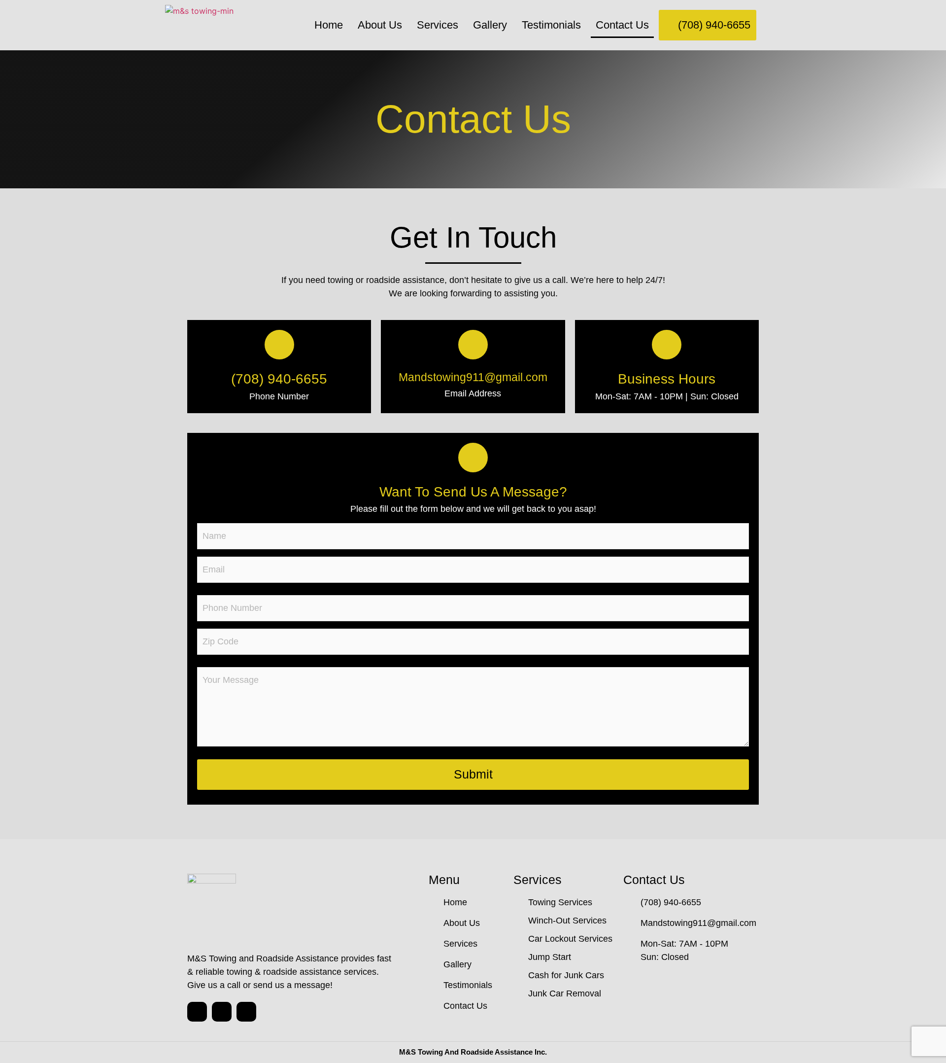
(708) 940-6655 (279, 379)
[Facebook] (222, 1012)
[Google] (197, 1012)
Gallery (490, 25)
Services (437, 25)
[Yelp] (246, 1012)
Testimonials (551, 25)
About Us (380, 25)
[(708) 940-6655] (279, 344)
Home (328, 25)
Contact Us (622, 25)
